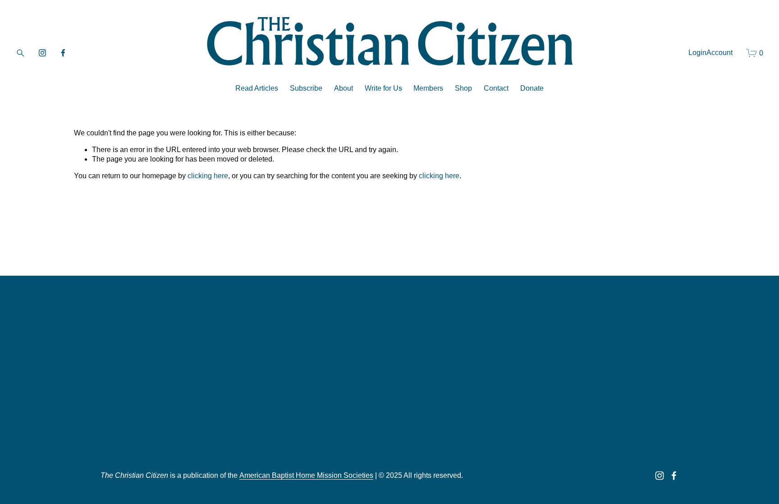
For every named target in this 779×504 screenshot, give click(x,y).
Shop (463, 88)
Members (428, 88)
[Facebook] (63, 52)
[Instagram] (42, 52)
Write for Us (383, 88)
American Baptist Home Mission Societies (306, 475)
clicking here (208, 176)
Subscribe (306, 88)
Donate (532, 88)
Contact (496, 88)
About (343, 88)
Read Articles (256, 88)
